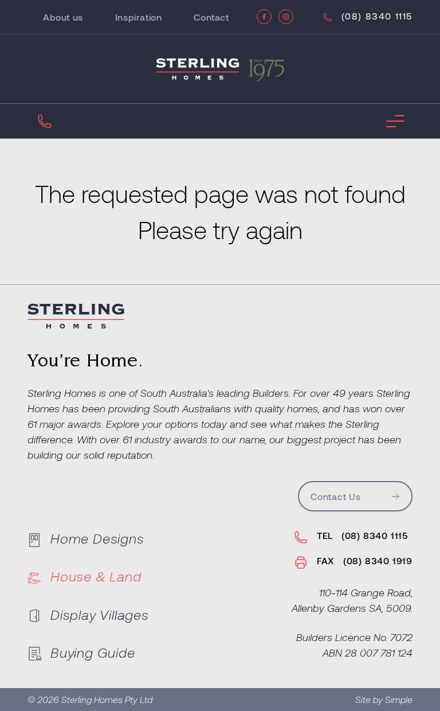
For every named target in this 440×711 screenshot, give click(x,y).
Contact (211, 16)
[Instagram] (285, 16)
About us (63, 16)
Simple (398, 699)
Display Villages (99, 614)
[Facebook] (264, 16)
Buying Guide (92, 652)
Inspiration (138, 16)
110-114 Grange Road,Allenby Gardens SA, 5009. (352, 600)
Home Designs (97, 538)
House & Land (96, 576)
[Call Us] (45, 121)
